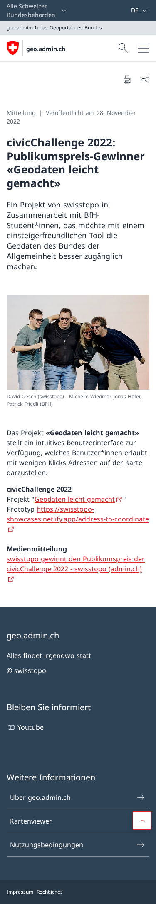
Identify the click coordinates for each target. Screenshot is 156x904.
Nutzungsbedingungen (46, 844)
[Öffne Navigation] (143, 48)
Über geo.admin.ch (40, 797)
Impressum (20, 891)
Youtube (30, 727)
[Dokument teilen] (145, 79)
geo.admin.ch (45, 49)
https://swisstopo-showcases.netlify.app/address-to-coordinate (78, 514)
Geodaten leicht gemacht (75, 499)
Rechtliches (50, 891)
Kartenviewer (31, 821)
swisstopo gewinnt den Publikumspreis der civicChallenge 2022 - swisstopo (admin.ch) (76, 563)
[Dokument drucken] (127, 79)
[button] (142, 820)
